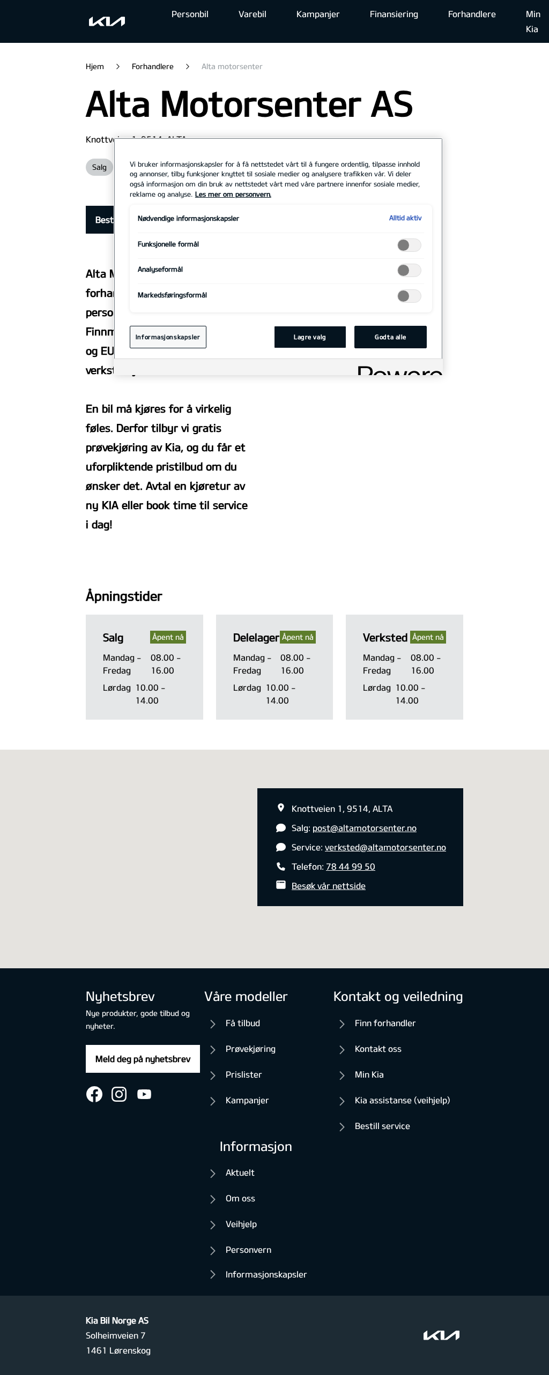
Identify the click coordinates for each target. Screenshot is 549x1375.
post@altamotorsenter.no (365, 828)
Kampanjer (318, 14)
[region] (278, 257)
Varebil (252, 14)
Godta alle (390, 336)
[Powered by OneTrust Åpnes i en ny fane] (396, 368)
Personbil (190, 14)
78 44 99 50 (350, 866)
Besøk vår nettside (329, 885)
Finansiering (394, 14)
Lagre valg (310, 336)
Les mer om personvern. (233, 194)
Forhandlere (472, 14)
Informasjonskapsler (266, 1274)
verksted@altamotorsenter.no (385, 847)
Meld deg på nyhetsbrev (142, 1058)
